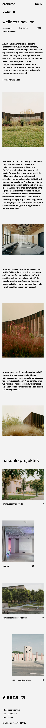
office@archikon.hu (11, 710)
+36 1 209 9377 (9, 717)
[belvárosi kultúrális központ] (23, 598)
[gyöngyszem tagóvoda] (23, 484)
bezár (6, 12)
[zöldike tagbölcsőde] (28, 655)
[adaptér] (18, 541)
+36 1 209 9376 (9, 714)
